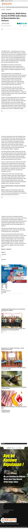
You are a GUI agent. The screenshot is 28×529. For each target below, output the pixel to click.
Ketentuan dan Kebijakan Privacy (6, 510)
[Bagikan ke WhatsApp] (24, 23)
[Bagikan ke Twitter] (22, 23)
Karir (1, 516)
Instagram (2, 504)
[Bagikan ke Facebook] (20, 23)
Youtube (2, 507)
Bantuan (2, 513)
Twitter (1, 506)
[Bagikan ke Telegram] (26, 23)
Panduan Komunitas (4, 512)
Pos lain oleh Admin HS (6, 290)
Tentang (1, 508)
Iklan (1, 515)
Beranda (3, 9)
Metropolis (8, 9)
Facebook (2, 503)
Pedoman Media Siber (4, 511)
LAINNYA (3, 443)
